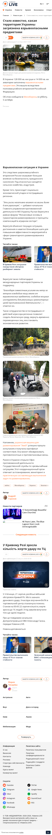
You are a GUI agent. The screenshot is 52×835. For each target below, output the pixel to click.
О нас (5, 750)
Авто (28, 697)
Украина (33, 485)
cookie (21, 832)
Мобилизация (9, 726)
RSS (32, 803)
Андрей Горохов (12, 497)
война (7, 485)
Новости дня (17, 15)
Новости (18, 10)
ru (41, 4)
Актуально (7, 697)
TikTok (34, 785)
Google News (36, 789)
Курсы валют (8, 769)
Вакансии (7, 753)
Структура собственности (13, 763)
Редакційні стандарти (35, 762)
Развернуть (26, 737)
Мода (28, 726)
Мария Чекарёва (12, 683)
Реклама (6, 760)
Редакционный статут (35, 759)
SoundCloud (36, 798)
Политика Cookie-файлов (33, 766)
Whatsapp (11, 807)
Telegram (10, 789)
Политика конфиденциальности (35, 754)
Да (48, 832)
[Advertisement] (26, 134)
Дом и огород (32, 707)
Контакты (7, 756)
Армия (28, 10)
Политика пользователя (36, 750)
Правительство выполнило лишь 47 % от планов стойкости (15, 657)
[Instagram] (9, 689)
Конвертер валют (10, 773)
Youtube (10, 785)
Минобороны (30, 96)
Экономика (39, 10)
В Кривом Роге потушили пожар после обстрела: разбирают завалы (14, 266)
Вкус (5, 707)
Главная (6, 15)
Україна (8, 10)
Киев (5, 717)
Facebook (10, 803)
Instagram (11, 798)
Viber (9, 794)
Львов (29, 717)
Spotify (34, 794)
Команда (6, 766)
